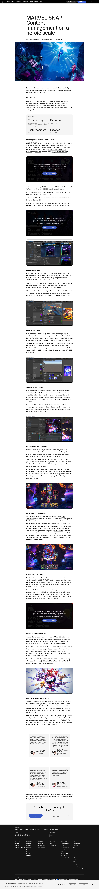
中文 (42, 829)
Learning (31, 1)
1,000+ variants (60, 187)
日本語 (26, 829)
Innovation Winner (50, 205)
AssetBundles (49, 454)
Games (8, 1)
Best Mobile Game (37, 203)
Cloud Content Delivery (47, 639)
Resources (19, 1)
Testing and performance (47, 39)
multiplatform (58, 531)
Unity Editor (65, 291)
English (16, 829)
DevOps (29, 152)
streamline (41, 452)
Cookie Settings (62, 884)
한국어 (56, 829)
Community (25, 1)
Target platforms (58, 39)
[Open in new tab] (24, 847)
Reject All (72, 884)
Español (46, 829)
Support (36, 1)
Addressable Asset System (57, 149)
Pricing (41, 1)
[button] (71, 2)
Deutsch (22, 829)
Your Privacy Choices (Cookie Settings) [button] (69, 879)
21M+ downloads (56, 198)
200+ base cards (48, 187)
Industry (13, 1)
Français (31, 829)
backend (38, 152)
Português (37, 829)
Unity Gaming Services (59, 152)
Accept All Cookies (83, 884)
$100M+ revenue (41, 198)
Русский (52, 829)
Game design (36, 39)
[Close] (93, 884)
